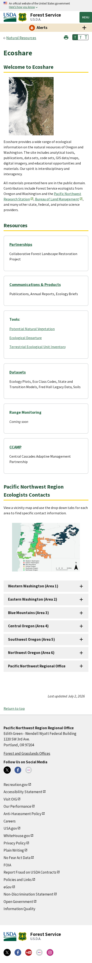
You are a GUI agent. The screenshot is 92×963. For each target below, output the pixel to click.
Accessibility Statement (23, 791)
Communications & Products (35, 284)
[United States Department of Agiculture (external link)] (11, 17)
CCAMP (15, 447)
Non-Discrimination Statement (28, 894)
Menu (85, 17)
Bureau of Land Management (57, 199)
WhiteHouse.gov (17, 835)
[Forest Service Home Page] (22, 17)
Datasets (17, 372)
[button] (66, 37)
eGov (8, 887)
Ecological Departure (25, 337)
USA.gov (10, 828)
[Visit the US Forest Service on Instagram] (50, 952)
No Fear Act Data (17, 857)
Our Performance (17, 806)
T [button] (75, 37)
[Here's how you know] (46, 5)
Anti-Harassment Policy (22, 813)
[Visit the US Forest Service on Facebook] (17, 952)
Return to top (14, 708)
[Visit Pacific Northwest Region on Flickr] (28, 770)
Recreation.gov (16, 784)
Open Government (18, 901)
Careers (10, 821)
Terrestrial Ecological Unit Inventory (37, 346)
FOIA (7, 865)
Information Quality (19, 908)
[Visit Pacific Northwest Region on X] (7, 770)
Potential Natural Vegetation (32, 329)
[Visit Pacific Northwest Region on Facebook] (17, 770)
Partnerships (20, 244)
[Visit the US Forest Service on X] (7, 952)
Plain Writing (14, 850)
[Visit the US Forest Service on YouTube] (28, 952)
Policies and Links (18, 879)
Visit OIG (10, 799)
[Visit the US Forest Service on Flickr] (39, 952)
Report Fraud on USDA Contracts (30, 872)
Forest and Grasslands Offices (27, 753)
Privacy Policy (15, 843)
